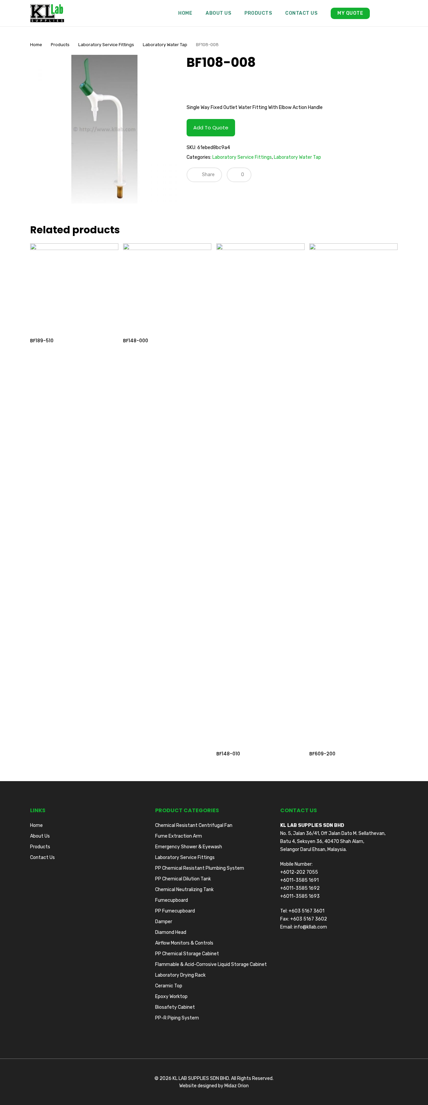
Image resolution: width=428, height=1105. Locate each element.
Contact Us (42, 857)
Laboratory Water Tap (165, 44)
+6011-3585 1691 (299, 880)
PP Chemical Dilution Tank (183, 879)
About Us (40, 836)
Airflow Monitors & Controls (184, 943)
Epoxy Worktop (171, 996)
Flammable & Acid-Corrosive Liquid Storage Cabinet (211, 964)
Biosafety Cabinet (175, 1007)
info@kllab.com (310, 927)
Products (60, 44)
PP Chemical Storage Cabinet (187, 954)
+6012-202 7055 (299, 872)
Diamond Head (170, 932)
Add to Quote (210, 127)
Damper (163, 922)
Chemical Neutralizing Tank (184, 889)
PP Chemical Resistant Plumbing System (199, 868)
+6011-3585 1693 (300, 896)
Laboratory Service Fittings (106, 44)
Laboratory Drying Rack (180, 975)
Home (36, 44)
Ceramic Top (168, 986)
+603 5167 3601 (306, 911)
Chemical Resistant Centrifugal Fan (193, 825)
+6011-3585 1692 (300, 888)
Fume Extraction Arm (178, 836)
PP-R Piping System (177, 1018)
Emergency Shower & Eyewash (188, 847)
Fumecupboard (171, 900)
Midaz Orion (236, 1086)
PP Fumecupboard (175, 911)
